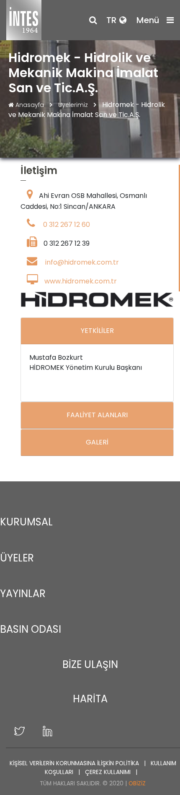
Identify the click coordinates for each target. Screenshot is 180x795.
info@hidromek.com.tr (82, 262)
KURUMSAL (26, 522)
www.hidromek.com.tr (80, 281)
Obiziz (137, 783)
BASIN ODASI (30, 629)
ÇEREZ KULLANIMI (108, 772)
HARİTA (90, 699)
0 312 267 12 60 (66, 224)
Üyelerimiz (74, 105)
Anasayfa (30, 105)
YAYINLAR (23, 593)
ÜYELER (17, 558)
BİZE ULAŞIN (90, 664)
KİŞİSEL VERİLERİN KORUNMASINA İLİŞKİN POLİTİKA (75, 763)
